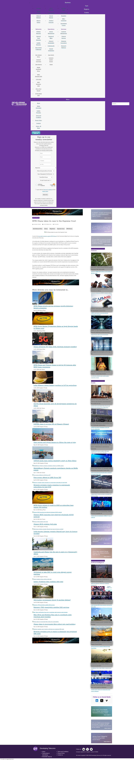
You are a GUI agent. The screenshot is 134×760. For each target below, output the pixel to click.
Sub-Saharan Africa (37, 228)
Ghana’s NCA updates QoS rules (45, 524)
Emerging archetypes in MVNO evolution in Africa (101, 293)
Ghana (46, 228)
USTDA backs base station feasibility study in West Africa (55, 461)
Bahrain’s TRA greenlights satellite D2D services (51, 607)
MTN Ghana (69, 228)
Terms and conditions (47, 189)
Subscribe (45, 194)
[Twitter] (102, 700)
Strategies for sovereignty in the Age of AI (99, 356)
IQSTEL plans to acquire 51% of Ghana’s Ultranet (51, 424)
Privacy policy (45, 191)
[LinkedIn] (97, 700)
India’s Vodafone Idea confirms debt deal (48, 582)
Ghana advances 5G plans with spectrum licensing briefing (55, 347)
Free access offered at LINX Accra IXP (47, 478)
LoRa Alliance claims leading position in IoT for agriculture (55, 385)
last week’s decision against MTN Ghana (47, 236)
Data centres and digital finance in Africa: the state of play (55, 442)
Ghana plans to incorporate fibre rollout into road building (54, 624)
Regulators (52, 228)
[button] (38, 5)
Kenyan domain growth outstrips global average (101, 626)
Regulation (36, 217)
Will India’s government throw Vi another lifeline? (52, 600)
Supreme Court (60, 228)
